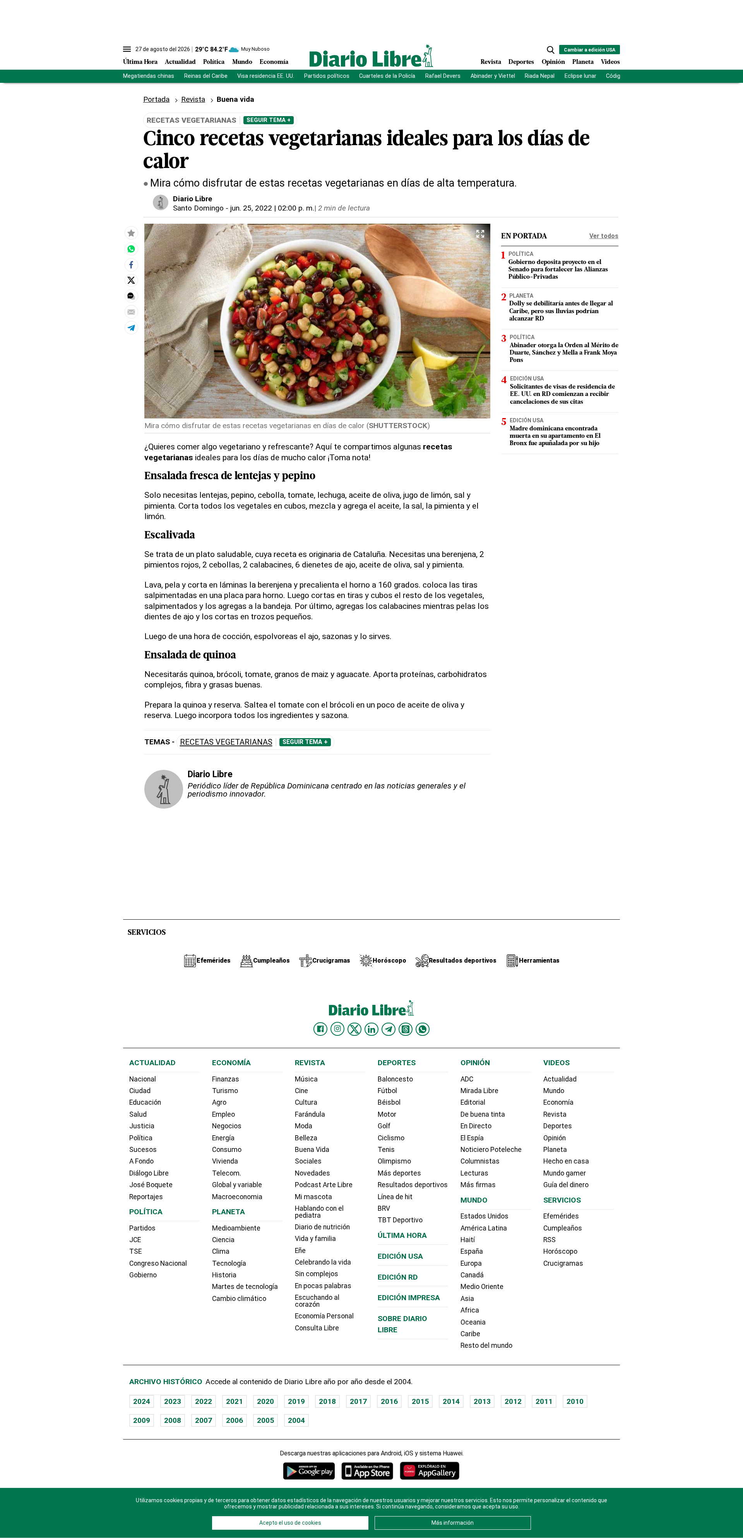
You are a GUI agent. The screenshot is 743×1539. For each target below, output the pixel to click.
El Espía (472, 1138)
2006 (234, 1420)
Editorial (473, 1102)
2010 (575, 1401)
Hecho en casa (566, 1161)
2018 (327, 1401)
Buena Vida (312, 1149)
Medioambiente (236, 1228)
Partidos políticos (326, 76)
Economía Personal (324, 1316)
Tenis (386, 1149)
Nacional (142, 1079)
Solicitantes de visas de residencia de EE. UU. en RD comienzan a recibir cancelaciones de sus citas (562, 394)
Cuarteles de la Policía (387, 76)
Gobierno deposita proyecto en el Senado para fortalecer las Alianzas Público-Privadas (558, 269)
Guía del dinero (566, 1185)
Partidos (142, 1228)
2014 (451, 1401)
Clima (220, 1251)
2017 (358, 1401)
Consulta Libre (317, 1328)
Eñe (300, 1251)
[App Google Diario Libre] (309, 1470)
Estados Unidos (484, 1216)
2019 (296, 1401)
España (472, 1251)
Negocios (226, 1126)
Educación (145, 1102)
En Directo (476, 1126)
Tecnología (229, 1263)
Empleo (223, 1114)
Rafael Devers (443, 76)
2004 (296, 1420)
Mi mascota (313, 1197)
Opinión (553, 62)
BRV (384, 1208)
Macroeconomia (237, 1197)
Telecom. (226, 1173)
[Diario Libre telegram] (388, 1029)
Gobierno (143, 1275)
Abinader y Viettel (493, 76)
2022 (203, 1401)
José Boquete (151, 1185)
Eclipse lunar (580, 76)
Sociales (308, 1161)
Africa (470, 1310)
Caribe (470, 1334)
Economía (274, 62)
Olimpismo (394, 1161)
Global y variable (237, 1185)
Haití (468, 1240)
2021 (234, 1401)
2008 (172, 1420)
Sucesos (143, 1149)
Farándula (310, 1114)
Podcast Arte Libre (324, 1185)
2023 (172, 1401)
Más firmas (478, 1185)
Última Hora (140, 62)
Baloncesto (395, 1079)
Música (306, 1079)
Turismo (225, 1091)
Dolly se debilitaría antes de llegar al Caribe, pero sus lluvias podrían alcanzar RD (561, 311)
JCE (135, 1240)
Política (213, 62)
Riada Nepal (540, 76)
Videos (610, 62)
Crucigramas (563, 1263)
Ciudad (140, 1091)
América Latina (484, 1228)
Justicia (141, 1126)
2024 (141, 1401)
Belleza (306, 1138)
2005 (265, 1420)
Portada (156, 99)
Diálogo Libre (149, 1173)
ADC (467, 1079)
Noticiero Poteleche (491, 1149)
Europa (471, 1263)
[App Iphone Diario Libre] (367, 1470)
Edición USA (527, 378)
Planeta (583, 62)
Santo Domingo (198, 208)
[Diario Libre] (371, 55)
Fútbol (387, 1091)
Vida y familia (315, 1239)
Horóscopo (560, 1251)
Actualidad (180, 62)
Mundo (242, 62)
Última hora (402, 1235)
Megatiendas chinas (148, 76)
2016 (389, 1401)
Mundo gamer (564, 1173)
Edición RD (398, 1277)
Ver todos (603, 236)
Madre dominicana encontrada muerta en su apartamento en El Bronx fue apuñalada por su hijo (555, 435)
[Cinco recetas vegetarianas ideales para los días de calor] (131, 249)
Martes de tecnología (245, 1286)
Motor (387, 1114)
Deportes (521, 62)
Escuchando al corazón (317, 1301)
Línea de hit (395, 1197)
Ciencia (223, 1240)
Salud (138, 1114)
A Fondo (141, 1161)
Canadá (472, 1275)
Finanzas (225, 1079)
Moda (303, 1126)
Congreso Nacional (158, 1263)
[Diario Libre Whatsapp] (423, 1029)
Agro (219, 1102)
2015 (420, 1401)
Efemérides (561, 1216)
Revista (491, 62)
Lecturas (474, 1173)
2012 (513, 1401)
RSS (549, 1240)
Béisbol (389, 1102)
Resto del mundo (486, 1345)
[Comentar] (131, 296)
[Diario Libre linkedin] (371, 1029)
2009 (141, 1420)
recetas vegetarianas (226, 742)
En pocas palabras (323, 1286)
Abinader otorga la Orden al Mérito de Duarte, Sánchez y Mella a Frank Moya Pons (564, 352)
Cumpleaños (562, 1228)
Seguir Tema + (269, 120)
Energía (223, 1138)
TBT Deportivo (400, 1220)
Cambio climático (239, 1298)
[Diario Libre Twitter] (354, 1029)
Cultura (306, 1102)
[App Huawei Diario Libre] (429, 1470)
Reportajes (146, 1197)
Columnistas (480, 1161)
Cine (301, 1091)
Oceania (473, 1322)
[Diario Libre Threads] (406, 1029)
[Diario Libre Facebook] (320, 1029)
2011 (544, 1401)
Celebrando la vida (323, 1262)
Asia (467, 1298)
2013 (482, 1401)
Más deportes (399, 1173)
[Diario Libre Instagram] (337, 1029)
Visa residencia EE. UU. (265, 76)
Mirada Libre (479, 1091)
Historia (224, 1275)
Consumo (226, 1149)
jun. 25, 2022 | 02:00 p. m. (272, 208)
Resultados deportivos (413, 1185)
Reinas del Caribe (206, 76)
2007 (203, 1420)
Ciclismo (391, 1138)
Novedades (312, 1173)
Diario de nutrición (322, 1227)
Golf (384, 1126)
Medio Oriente (482, 1286)
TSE (135, 1251)
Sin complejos (316, 1274)
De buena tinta (483, 1114)
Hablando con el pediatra (319, 1212)
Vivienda (225, 1161)
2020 (265, 1401)
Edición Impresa (409, 1297)
